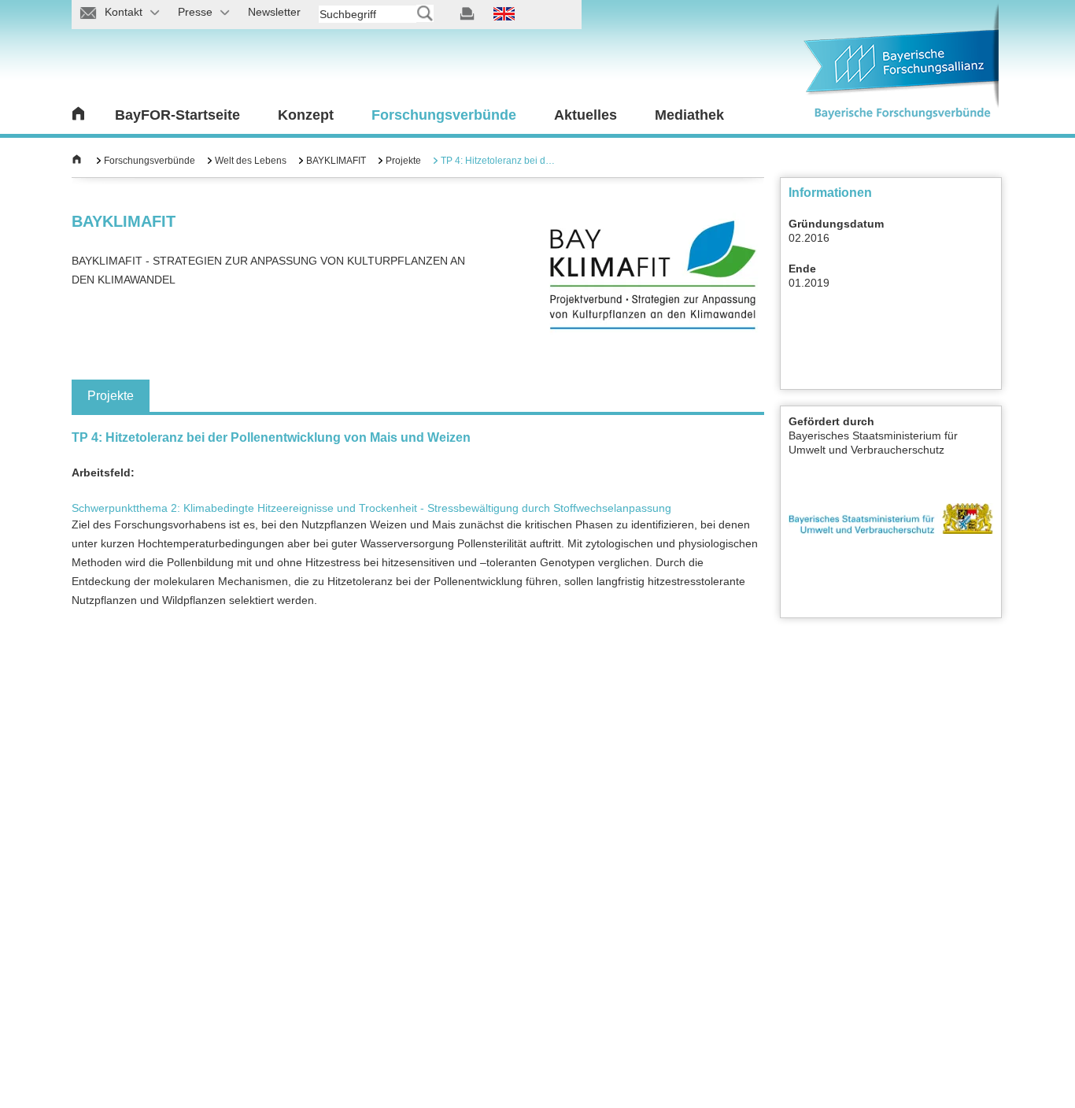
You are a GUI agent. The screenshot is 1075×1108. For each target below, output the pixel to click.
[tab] (111, 396)
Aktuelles (585, 115)
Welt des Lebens (250, 160)
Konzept (306, 115)
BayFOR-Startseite (177, 115)
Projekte (403, 160)
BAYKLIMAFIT (336, 160)
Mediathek (689, 115)
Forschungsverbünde (443, 115)
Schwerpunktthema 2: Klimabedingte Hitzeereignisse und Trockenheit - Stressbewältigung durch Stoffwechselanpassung (371, 508)
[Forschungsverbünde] (77, 160)
